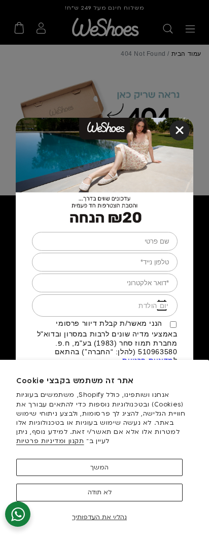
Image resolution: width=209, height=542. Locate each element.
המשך (99, 467)
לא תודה (100, 492)
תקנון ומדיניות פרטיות (50, 441)
